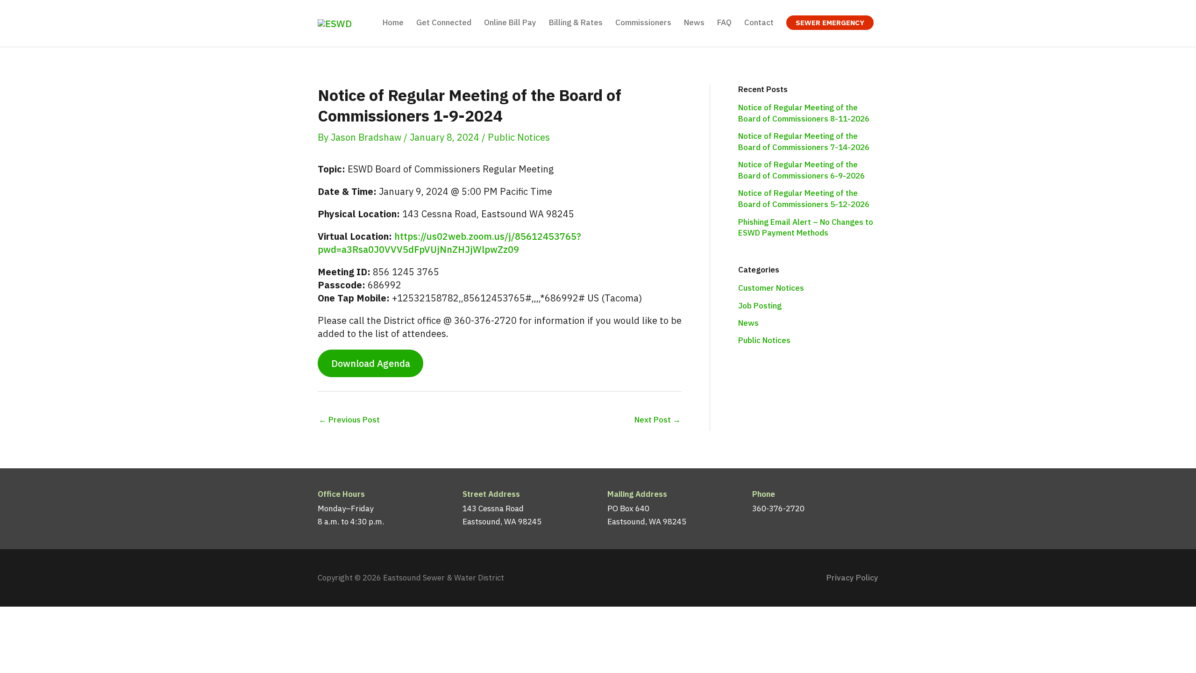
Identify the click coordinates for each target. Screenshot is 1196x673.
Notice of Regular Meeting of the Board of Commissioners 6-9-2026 (801, 170)
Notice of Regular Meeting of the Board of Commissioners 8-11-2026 (803, 113)
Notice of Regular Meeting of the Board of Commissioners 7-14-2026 (803, 141)
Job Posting (760, 306)
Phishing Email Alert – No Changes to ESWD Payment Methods (805, 227)
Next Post (657, 420)
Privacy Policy (852, 578)
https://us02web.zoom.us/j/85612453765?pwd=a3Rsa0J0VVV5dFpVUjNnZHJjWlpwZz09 (449, 243)
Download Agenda (370, 363)
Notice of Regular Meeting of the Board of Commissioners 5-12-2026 (803, 198)
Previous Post (349, 420)
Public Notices (519, 137)
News (748, 323)
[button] (830, 22)
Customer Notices (771, 288)
